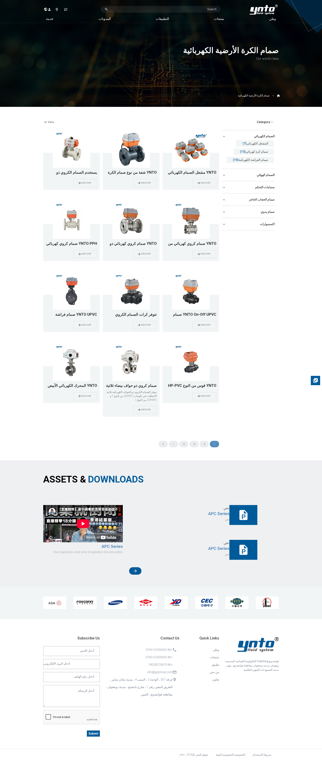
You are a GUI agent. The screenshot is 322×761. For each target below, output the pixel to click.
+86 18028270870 (160, 664)
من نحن (214, 672)
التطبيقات (162, 19)
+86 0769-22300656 (159, 657)
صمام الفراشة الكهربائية (253, 160)
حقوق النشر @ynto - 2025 (193, 754)
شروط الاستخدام (262, 754)
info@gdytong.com (160, 672)
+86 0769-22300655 (159, 650)
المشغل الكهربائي (257, 143)
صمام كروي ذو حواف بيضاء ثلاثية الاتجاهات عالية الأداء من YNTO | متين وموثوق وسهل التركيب (131, 385)
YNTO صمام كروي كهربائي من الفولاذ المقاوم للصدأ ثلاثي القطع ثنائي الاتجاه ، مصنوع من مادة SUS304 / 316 (191, 243)
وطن (272, 19)
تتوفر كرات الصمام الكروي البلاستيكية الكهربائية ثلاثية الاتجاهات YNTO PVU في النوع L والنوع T (131, 314)
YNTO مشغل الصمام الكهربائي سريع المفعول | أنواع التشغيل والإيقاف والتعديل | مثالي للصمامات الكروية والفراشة (192, 172)
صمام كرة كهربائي (257, 151)
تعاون (215, 679)
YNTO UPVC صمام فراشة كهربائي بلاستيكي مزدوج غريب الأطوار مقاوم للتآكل (73, 314)
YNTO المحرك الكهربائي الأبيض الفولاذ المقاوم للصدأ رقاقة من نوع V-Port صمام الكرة (72, 385)
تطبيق (215, 664)
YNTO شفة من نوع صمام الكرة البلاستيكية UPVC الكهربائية (132, 172)
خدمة (49, 19)
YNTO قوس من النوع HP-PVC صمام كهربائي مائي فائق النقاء (192, 385)
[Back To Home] (264, 9)
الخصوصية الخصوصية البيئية (230, 754)
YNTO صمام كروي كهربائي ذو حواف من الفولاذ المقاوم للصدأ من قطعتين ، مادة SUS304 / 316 (131, 243)
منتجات (219, 19)
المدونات (105, 19)
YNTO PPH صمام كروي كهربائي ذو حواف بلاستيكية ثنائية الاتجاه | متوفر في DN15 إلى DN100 (71, 243)
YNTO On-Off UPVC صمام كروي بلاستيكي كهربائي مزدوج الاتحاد (192, 314)
